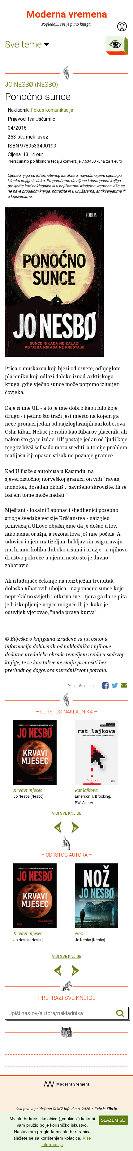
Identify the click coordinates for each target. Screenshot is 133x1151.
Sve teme (24, 44)
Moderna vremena (66, 14)
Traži (120, 1013)
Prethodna (58, 828)
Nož (90, 936)
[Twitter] (114, 685)
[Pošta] (124, 685)
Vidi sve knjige (66, 813)
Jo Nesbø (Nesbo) (31, 84)
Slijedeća (75, 828)
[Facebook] (105, 685)
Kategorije (115, 44)
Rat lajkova (93, 796)
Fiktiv (111, 1109)
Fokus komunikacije (52, 110)
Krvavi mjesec (28, 793)
